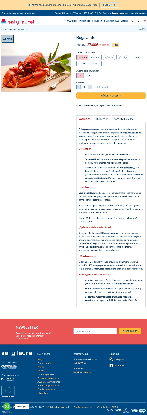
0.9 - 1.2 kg (109, 57)
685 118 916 (90, 13)
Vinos (124, 20)
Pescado (84, 20)
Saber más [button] (91, 5)
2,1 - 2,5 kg (82, 64)
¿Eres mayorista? (45, 374)
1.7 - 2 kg (135, 57)
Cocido (90, 75)
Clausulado (42, 392)
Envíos (40, 370)
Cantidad (80, 82)
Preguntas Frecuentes (48, 378)
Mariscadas (111, 20)
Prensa (40, 366)
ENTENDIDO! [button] (109, 5)
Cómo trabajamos (46, 363)
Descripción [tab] (85, 119)
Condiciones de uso (46, 389)
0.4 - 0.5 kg (82, 57)
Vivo (80, 75)
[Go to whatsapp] (6, 406)
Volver (142, 29)
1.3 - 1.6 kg (122, 57)
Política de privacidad (48, 385)
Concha (97, 20)
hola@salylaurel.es (83, 371)
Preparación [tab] (102, 119)
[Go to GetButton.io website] (6, 412)
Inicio (4, 29)
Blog (39, 359)
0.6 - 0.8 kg (95, 57)
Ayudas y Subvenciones (48, 381)
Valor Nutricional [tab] (123, 119)
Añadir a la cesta (111, 95)
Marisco (72, 20)
